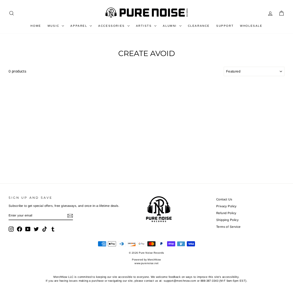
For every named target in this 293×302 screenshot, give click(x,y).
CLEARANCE (199, 25)
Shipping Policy (227, 220)
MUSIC (54, 25)
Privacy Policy (226, 206)
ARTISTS (144, 25)
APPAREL (79, 25)
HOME (35, 25)
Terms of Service (228, 226)
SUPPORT (225, 25)
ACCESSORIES (112, 25)
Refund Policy (226, 213)
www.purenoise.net (146, 263)
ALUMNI (170, 25)
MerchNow (154, 259)
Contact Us (224, 199)
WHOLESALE (251, 25)
